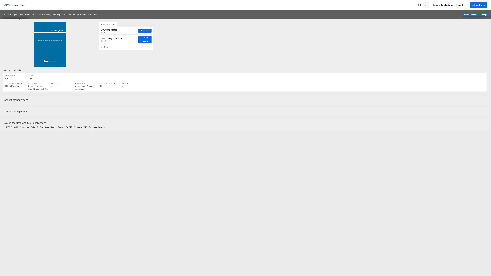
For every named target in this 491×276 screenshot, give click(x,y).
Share (106, 47)
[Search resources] (419, 5)
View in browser (144, 39)
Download (145, 31)
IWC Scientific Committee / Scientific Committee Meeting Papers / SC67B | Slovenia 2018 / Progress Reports (55, 127)
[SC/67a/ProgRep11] (50, 44)
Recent (459, 5)
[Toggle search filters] (426, 5)
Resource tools (108, 24)
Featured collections (443, 5)
